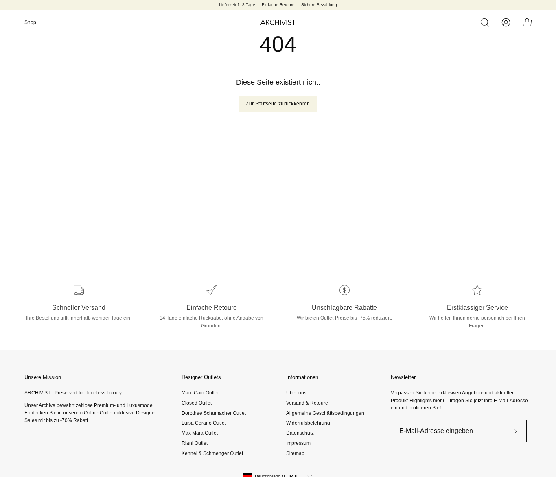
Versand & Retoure (307, 403)
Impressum (298, 443)
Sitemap (295, 453)
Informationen (302, 377)
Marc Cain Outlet (200, 393)
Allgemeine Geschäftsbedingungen (325, 413)
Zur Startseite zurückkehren (278, 104)
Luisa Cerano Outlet (204, 423)
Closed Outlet (197, 403)
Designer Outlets (201, 377)
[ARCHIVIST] (278, 22)
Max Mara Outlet (200, 433)
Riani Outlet (195, 443)
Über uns (296, 393)
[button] (484, 22)
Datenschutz (300, 433)
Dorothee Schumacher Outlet (214, 413)
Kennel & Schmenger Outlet (212, 453)
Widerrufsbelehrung (308, 423)
